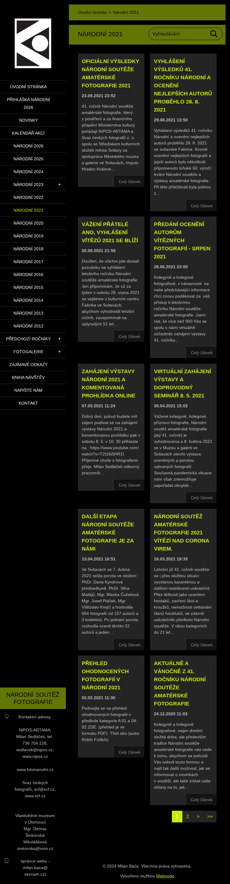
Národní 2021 (28, 210)
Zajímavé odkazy (28, 364)
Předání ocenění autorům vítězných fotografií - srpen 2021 (182, 240)
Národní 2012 (28, 326)
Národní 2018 (28, 248)
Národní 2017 (28, 261)
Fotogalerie (28, 351)
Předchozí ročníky (28, 338)
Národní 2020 (28, 223)
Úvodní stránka (28, 86)
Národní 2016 (28, 274)
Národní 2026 (28, 146)
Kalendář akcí (28, 133)
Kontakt (28, 403)
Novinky (28, 120)
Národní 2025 (28, 158)
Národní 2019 (28, 236)
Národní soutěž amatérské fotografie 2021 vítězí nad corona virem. (181, 532)
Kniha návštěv (28, 377)
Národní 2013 (28, 313)
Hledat (214, 33)
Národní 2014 (28, 300)
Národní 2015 (28, 287)
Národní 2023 (28, 184)
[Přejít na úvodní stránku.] (33, 36)
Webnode (165, 876)
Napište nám (28, 390)
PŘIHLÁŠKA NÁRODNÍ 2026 (28, 103)
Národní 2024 (28, 171)
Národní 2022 (28, 197)
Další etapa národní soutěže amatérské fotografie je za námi (108, 532)
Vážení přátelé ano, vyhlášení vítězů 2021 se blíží (110, 232)
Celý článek (129, 181)
